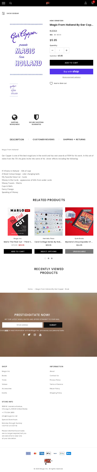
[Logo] (48, 3)
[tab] (48, 200)
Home (30, 289)
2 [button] (48, 258)
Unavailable (79, 251)
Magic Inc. (18, 238)
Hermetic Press (48, 238)
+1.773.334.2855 (8, 412)
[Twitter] (29, 334)
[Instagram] (35, 334)
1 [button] (45, 258)
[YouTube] (40, 334)
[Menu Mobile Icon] (3, 3)
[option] (25, 49)
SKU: (51, 35)
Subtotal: (53, 56)
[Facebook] (24, 334)
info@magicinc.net (9, 416)
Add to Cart (18, 251)
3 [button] (52, 258)
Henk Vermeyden (56, 21)
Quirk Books (79, 238)
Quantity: (53, 45)
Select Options (48, 251)
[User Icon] (85, 3)
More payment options (71, 77)
